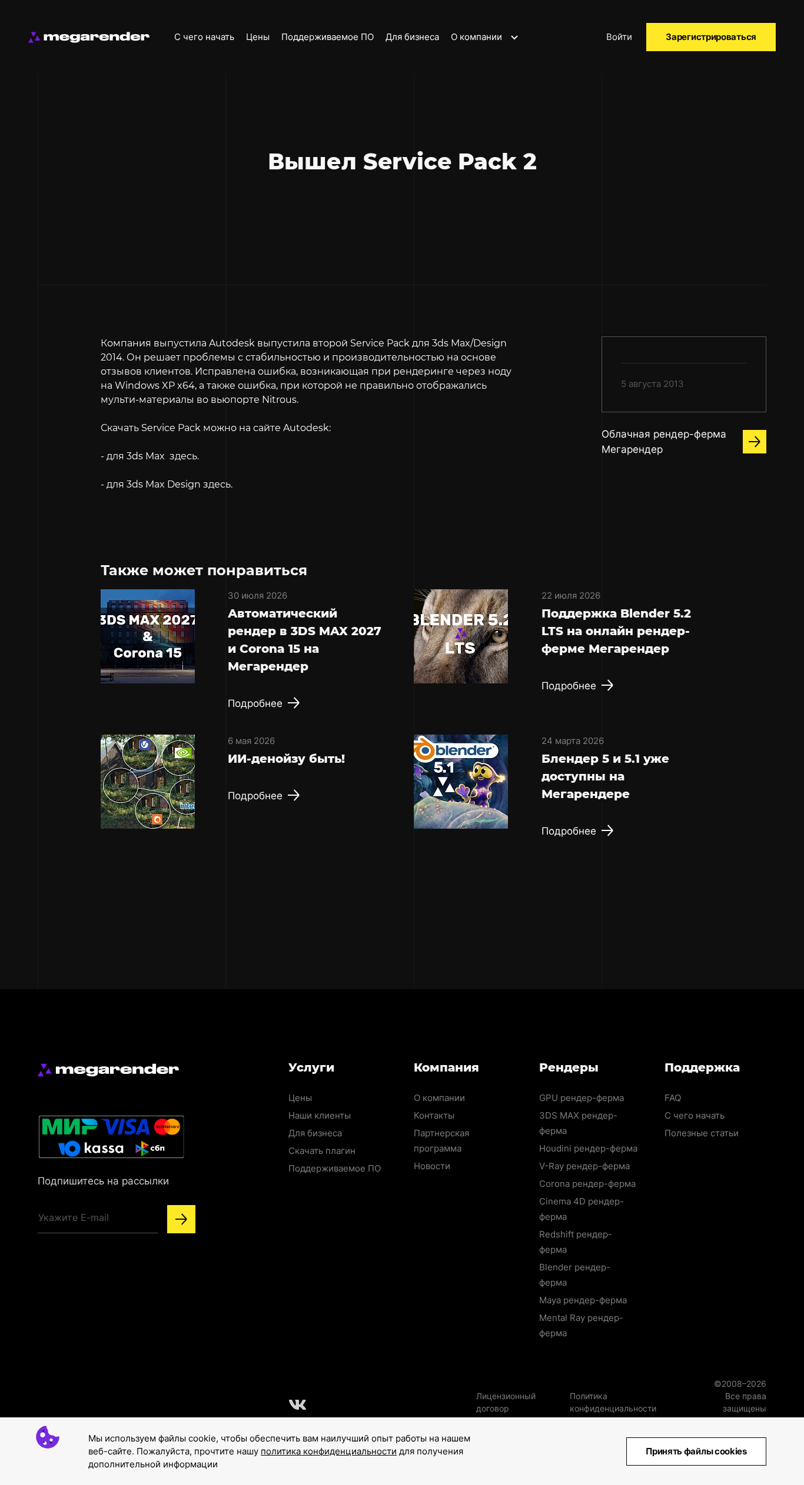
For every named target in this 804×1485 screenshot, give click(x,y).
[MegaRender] (88, 37)
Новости (432, 1166)
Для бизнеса (412, 36)
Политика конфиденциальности (613, 1402)
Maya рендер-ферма (583, 1300)
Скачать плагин (322, 1150)
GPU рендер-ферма (581, 1097)
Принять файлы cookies (696, 1451)
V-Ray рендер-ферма (584, 1166)
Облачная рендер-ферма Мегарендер (664, 441)
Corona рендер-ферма (587, 1183)
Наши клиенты (319, 1115)
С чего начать (204, 36)
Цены (258, 36)
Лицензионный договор (506, 1402)
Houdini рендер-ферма (588, 1148)
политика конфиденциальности (329, 1451)
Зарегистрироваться (711, 36)
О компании (477, 36)
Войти (619, 36)
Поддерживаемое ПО (327, 36)
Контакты (434, 1115)
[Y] (181, 1219)
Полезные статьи (702, 1133)
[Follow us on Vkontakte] (297, 1404)
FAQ (673, 1097)
